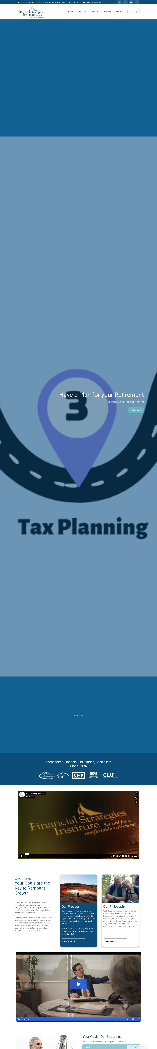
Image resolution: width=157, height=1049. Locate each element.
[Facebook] (137, 2)
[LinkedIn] (125, 2)
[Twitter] (119, 2)
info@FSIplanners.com (93, 2)
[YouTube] (131, 2)
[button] (70, 12)
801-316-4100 (75, 2)
